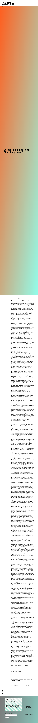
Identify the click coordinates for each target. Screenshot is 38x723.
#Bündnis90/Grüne (7, 147)
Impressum (26, 714)
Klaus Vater (14, 298)
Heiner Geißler (19, 686)
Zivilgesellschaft (13, 688)
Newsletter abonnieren (9, 713)
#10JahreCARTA (27, 709)
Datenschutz (31, 714)
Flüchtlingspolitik (14, 686)
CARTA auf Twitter (28, 707)
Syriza (28, 686)
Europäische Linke (23, 685)
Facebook (15, 671)
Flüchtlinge (28, 685)
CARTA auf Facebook (28, 706)
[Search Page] (3, 690)
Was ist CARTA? (27, 713)
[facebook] (3, 693)
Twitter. (20, 671)
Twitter (12, 680)
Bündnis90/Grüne (16, 685)
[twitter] (3, 691)
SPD (25, 686)
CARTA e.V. (33, 713)
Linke (23, 686)
